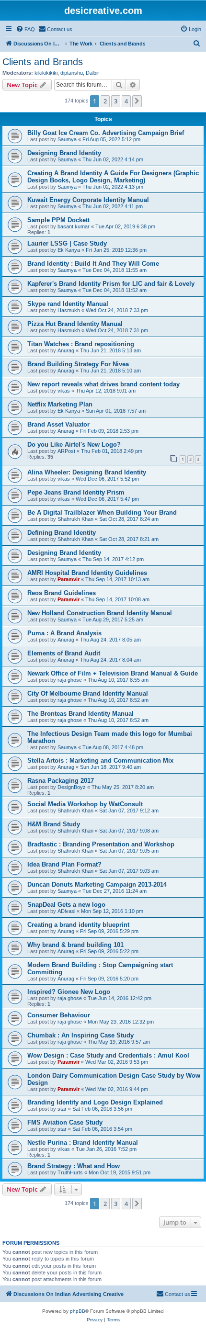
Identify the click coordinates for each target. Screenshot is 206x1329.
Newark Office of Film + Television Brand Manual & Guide (112, 673)
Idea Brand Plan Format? (64, 864)
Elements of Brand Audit (63, 653)
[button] (137, 101)
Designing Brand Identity (64, 153)
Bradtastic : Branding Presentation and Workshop (100, 844)
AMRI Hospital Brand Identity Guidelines (87, 572)
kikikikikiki (45, 73)
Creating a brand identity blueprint (78, 924)
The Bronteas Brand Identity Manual (80, 713)
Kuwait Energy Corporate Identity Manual (88, 199)
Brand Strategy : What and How (73, 1166)
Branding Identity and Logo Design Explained (95, 1102)
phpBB (77, 1311)
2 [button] (105, 101)
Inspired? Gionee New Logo (68, 991)
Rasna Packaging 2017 (60, 780)
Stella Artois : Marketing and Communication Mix (100, 760)
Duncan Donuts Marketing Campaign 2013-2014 (97, 884)
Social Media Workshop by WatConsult (85, 804)
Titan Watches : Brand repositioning (80, 344)
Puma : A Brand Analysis (64, 633)
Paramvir (68, 579)
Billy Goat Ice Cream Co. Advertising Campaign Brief (105, 132)
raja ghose (69, 680)
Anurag (65, 350)
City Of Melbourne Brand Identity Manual (87, 693)
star (62, 1109)
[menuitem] (25, 29)
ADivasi (66, 911)
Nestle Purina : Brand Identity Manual (82, 1142)
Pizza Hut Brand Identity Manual (75, 323)
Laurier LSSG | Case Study (67, 243)
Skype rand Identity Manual (67, 303)
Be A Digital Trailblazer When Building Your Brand (102, 512)
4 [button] (126, 101)
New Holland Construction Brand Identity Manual (99, 613)
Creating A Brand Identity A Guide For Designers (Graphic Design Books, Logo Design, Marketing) (113, 176)
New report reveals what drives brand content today (103, 384)
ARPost (66, 451)
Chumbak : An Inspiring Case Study (80, 1035)
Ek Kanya (68, 250)
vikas (63, 391)
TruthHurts (70, 1172)
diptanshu (71, 73)
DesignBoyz (71, 787)
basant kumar (73, 226)
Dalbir (92, 73)
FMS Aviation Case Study (65, 1122)
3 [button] (115, 101)
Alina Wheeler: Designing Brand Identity (86, 472)
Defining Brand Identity (61, 532)
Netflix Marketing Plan (59, 404)
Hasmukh (68, 310)
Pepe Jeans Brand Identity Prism (76, 492)
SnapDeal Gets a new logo (66, 904)
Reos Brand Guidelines (61, 593)
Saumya (67, 139)
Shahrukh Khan (75, 519)
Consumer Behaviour (58, 1015)
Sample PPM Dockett (58, 220)
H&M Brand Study (53, 824)
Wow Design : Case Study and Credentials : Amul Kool (108, 1055)
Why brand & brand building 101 (75, 944)
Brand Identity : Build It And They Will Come (93, 263)
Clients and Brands (42, 61)
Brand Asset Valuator (58, 424)
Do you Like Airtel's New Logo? (74, 444)
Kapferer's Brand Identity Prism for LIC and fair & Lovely (111, 283)
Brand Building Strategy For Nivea (78, 364)
